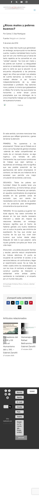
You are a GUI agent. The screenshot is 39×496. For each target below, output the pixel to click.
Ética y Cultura (23, 284)
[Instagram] (9, 394)
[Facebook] (6, 391)
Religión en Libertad (17, 38)
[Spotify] (7, 398)
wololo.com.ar (8, 423)
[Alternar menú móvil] (35, 10)
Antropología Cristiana (10, 284)
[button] (4, 339)
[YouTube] (6, 394)
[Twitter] (9, 391)
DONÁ (32, 391)
